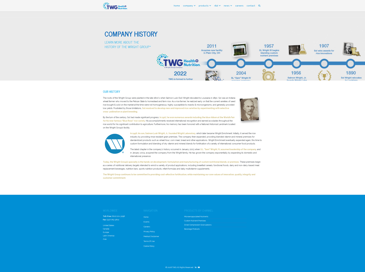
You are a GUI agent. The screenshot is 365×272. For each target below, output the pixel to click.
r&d (216, 6)
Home (177, 6)
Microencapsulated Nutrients (196, 216)
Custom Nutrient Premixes (195, 221)
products (204, 6)
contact (251, 6)
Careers (239, 6)
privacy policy (149, 231)
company (188, 6)
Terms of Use (149, 241)
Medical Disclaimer (151, 236)
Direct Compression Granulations (197, 225)
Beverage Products (192, 229)
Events (146, 222)
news (227, 6)
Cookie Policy (149, 246)
